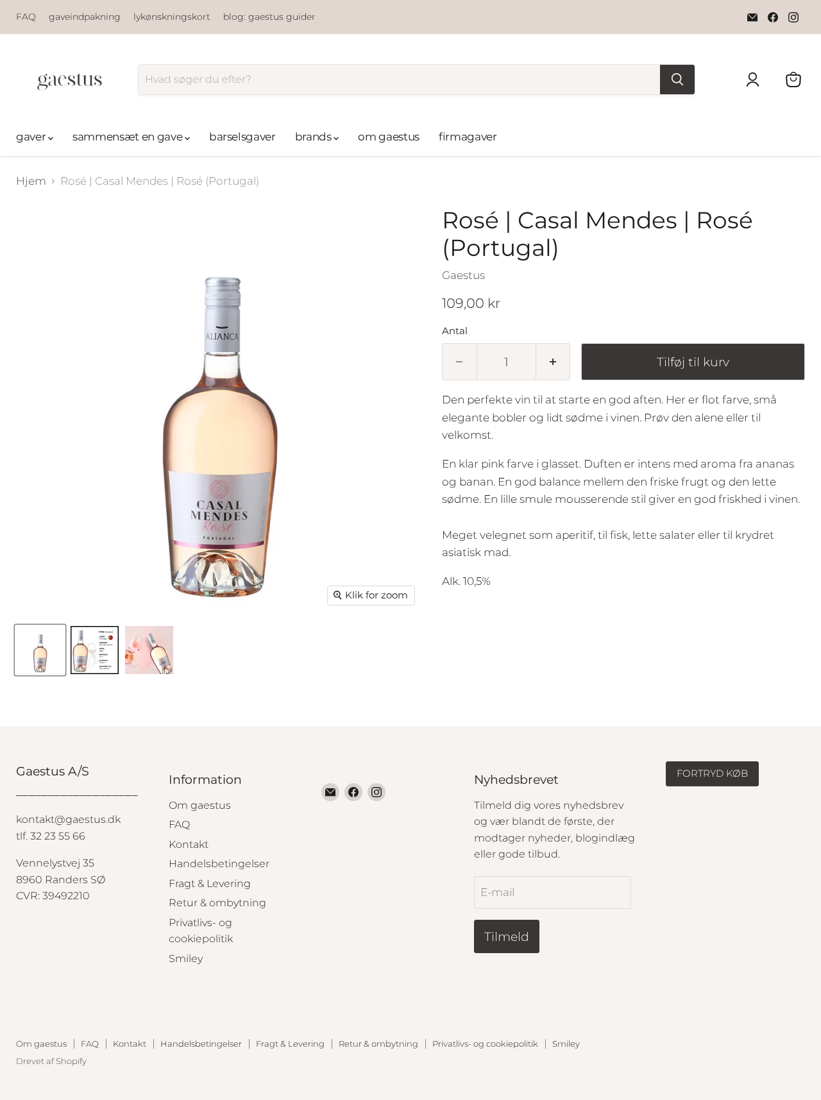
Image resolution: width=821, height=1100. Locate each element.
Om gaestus (200, 805)
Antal (455, 331)
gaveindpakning (85, 17)
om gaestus (388, 136)
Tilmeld (506, 936)
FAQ (26, 17)
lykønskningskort (171, 17)
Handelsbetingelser (219, 864)
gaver (32, 136)
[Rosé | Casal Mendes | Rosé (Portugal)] (94, 650)
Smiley (186, 958)
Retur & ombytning (217, 903)
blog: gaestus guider (269, 17)
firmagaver (468, 136)
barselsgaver (242, 136)
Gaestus (463, 275)
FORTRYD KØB (712, 773)
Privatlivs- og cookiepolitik (485, 1043)
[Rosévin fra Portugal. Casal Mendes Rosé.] (40, 650)
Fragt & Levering (210, 883)
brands (314, 136)
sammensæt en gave (128, 136)
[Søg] (677, 79)
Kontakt (188, 844)
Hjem (31, 181)
